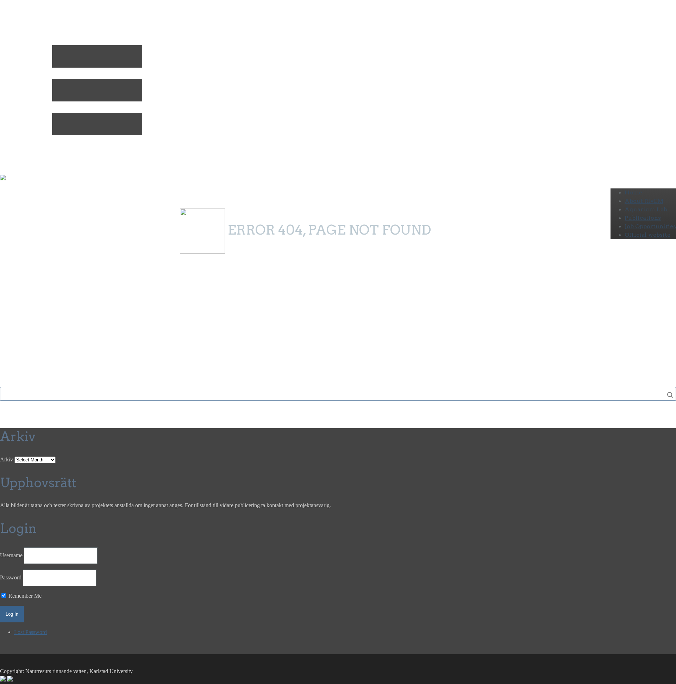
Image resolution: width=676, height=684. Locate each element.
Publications (643, 217)
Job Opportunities (650, 226)
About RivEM (644, 201)
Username (11, 555)
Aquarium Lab (646, 209)
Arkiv (6, 459)
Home (633, 192)
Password (10, 577)
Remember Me (24, 596)
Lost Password (30, 632)
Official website (647, 234)
